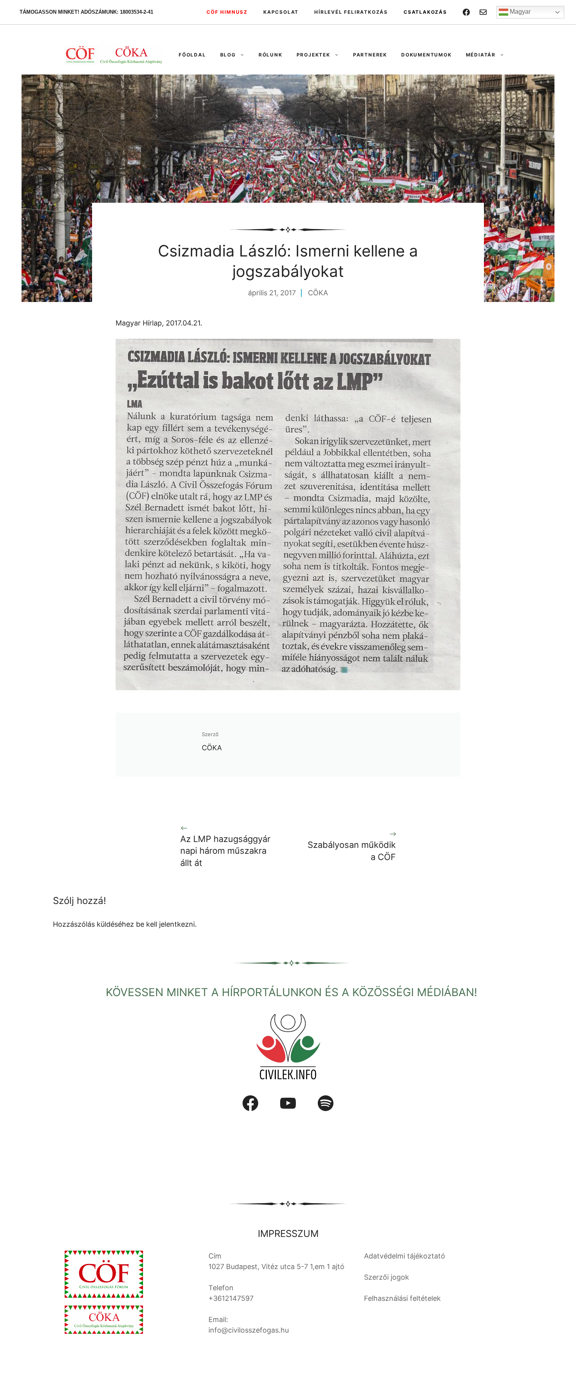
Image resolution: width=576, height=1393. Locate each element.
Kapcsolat (281, 12)
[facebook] (466, 12)
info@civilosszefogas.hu (248, 1330)
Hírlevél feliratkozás (351, 12)
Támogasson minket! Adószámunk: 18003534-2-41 (86, 12)
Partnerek (370, 55)
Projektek (313, 55)
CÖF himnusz (227, 12)
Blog (228, 55)
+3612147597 (231, 1298)
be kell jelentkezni (165, 924)
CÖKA (318, 293)
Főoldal (192, 55)
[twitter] (483, 12)
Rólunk (271, 55)
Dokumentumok (426, 55)
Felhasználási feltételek (402, 1298)
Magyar (519, 11)
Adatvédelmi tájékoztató (404, 1256)
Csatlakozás (425, 12)
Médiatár (481, 55)
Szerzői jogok (386, 1277)
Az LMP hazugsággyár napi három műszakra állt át (225, 851)
